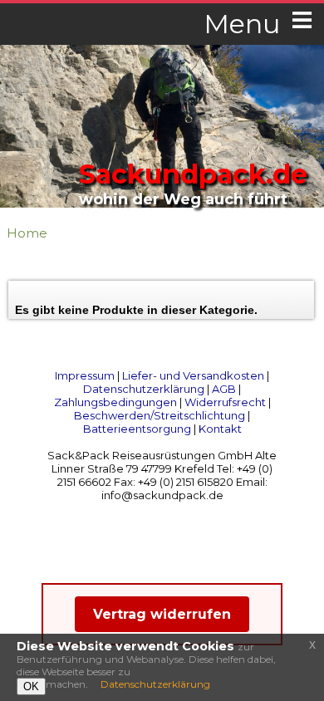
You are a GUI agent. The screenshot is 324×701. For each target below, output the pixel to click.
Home (27, 233)
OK (31, 686)
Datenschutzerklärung (143, 388)
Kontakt (220, 428)
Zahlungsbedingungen (115, 402)
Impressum (85, 375)
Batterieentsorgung (137, 428)
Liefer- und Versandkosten (193, 375)
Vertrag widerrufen (162, 614)
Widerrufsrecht (225, 402)
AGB (224, 388)
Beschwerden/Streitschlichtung (159, 415)
